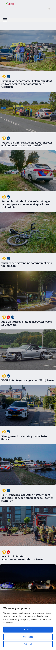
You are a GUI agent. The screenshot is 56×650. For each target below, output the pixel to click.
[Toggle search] (49, 8)
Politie (8, 76)
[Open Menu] (5, 20)
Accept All (28, 629)
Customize (28, 636)
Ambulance (3, 76)
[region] (28, 627)
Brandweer (8, 317)
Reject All (28, 644)
